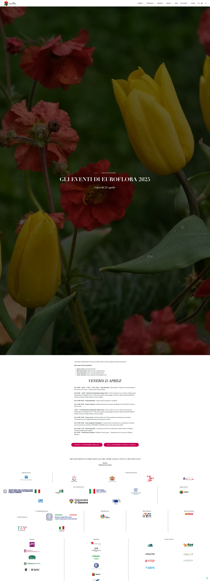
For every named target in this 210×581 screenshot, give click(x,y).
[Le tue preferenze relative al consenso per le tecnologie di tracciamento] (207, 578)
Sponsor (169, 3)
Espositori (160, 3)
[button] (206, 3)
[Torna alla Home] (9, 3)
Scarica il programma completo (87, 444)
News (176, 3)
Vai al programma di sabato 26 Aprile (121, 444)
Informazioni (150, 3)
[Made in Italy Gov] (22, 517)
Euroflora (140, 3)
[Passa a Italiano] (198, 3)
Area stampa (183, 3)
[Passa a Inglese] (201, 3)
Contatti (193, 3)
